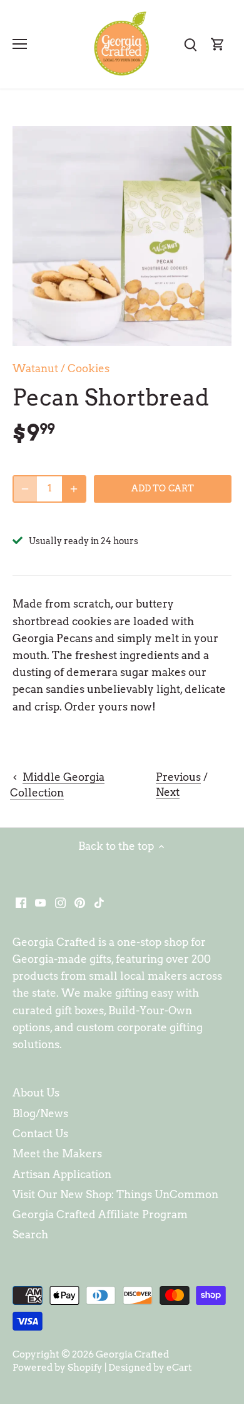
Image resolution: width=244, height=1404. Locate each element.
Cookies (88, 368)
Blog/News (40, 1113)
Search (30, 1234)
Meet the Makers (57, 1153)
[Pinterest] (79, 902)
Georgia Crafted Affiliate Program (100, 1214)
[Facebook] (21, 902)
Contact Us (40, 1133)
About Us (36, 1092)
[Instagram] (60, 902)
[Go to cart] (217, 44)
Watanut (35, 368)
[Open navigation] (20, 44)
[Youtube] (40, 902)
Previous (178, 777)
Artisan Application (62, 1174)
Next (168, 792)
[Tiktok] (99, 902)
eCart (179, 1367)
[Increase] (74, 489)
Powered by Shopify (58, 1367)
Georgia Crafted (132, 1354)
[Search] (190, 44)
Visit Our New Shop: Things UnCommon (115, 1194)
